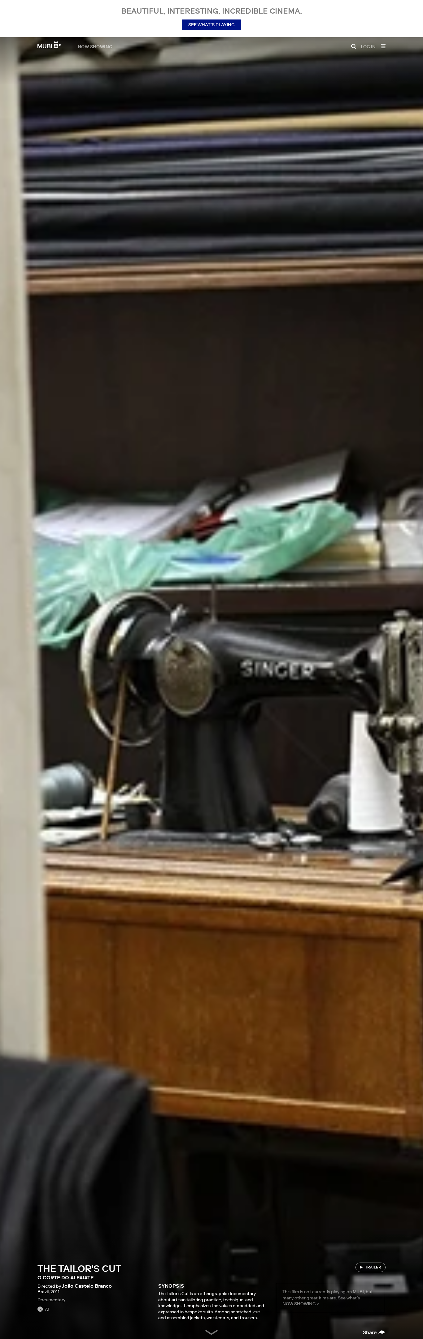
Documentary (51, 1299)
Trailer (373, 1267)
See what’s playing (211, 25)
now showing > (300, 1304)
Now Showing (95, 46)
